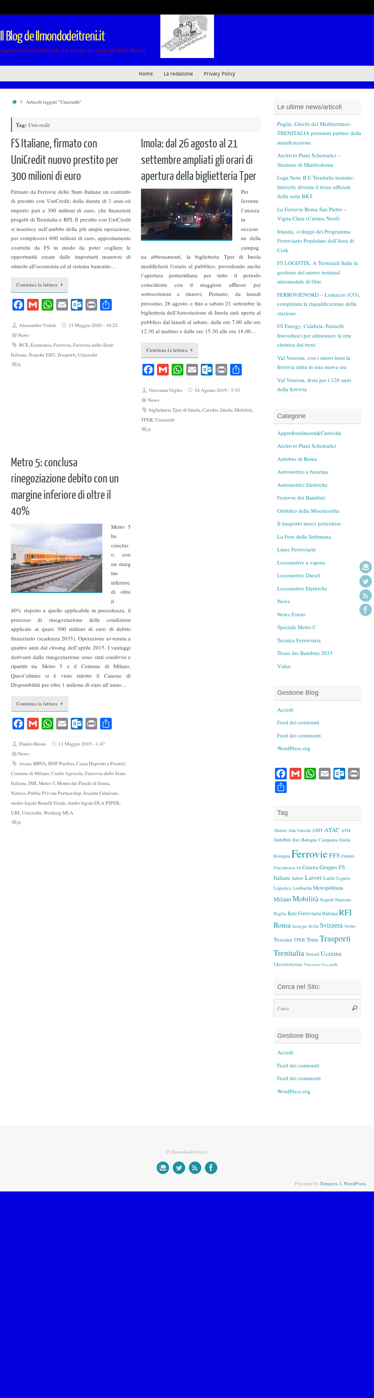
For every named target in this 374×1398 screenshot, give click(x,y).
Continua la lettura (37, 284)
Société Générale (100, 793)
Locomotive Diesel (298, 575)
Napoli (327, 899)
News (23, 335)
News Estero (291, 614)
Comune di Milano (30, 773)
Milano (282, 899)
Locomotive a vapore (301, 562)
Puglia (280, 913)
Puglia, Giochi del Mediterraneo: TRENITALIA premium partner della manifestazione (319, 133)
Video (284, 666)
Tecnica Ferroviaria (299, 640)
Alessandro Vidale (37, 325)
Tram (312, 939)
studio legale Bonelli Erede (38, 803)
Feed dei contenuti (298, 722)
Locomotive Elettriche (302, 588)
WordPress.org (293, 748)
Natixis (18, 793)
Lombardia (302, 888)
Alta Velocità (299, 830)
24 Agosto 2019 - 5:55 (217, 390)
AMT (317, 830)
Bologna (309, 839)
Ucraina (331, 953)
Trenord (312, 954)
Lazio (329, 877)
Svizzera (331, 924)
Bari (296, 840)
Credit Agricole (67, 773)
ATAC (332, 830)
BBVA (39, 763)
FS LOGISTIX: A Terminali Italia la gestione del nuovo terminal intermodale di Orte (317, 272)
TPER (147, 419)
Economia (41, 345)
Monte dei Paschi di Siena (83, 783)
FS (299, 867)
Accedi (285, 709)
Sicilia (313, 926)
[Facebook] (365, 610)
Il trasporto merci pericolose (309, 523)
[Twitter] (365, 581)
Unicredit (87, 354)
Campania (328, 839)
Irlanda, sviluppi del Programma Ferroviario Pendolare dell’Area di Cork (315, 241)
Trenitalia (289, 952)
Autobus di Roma (297, 458)
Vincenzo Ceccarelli (320, 964)
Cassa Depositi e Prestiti (100, 763)
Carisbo (210, 410)
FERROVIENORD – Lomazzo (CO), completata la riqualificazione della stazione (318, 304)
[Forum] (365, 567)
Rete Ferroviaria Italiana (312, 913)
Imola (226, 410)
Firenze (347, 856)
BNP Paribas (61, 763)
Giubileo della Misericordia (308, 510)
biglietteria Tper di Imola (174, 410)
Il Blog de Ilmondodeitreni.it (52, 36)
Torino (349, 926)
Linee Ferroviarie (296, 549)
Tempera (328, 1183)
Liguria (343, 878)
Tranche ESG (41, 354)
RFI (345, 911)
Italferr (298, 878)
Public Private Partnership (54, 793)
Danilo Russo (32, 743)
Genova (310, 867)
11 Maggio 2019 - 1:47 (81, 743)
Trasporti (66, 354)
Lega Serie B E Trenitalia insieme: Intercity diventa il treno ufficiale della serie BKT (315, 187)
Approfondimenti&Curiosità (309, 432)
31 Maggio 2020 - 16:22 (93, 325)
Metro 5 (47, 783)
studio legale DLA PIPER (93, 803)
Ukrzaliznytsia (288, 964)
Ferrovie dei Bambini (301, 497)
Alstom (280, 830)
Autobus (282, 839)
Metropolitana (328, 887)
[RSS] (365, 595)
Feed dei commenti (299, 735)
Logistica (282, 888)
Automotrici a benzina (302, 471)
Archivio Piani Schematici (306, 445)
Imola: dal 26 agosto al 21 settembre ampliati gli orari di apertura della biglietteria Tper (198, 159)
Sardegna (299, 926)
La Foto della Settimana (304, 536)
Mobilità (243, 410)
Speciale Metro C (296, 627)
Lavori (313, 877)
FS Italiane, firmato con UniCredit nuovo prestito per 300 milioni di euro (64, 159)
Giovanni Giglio (165, 390)
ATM (346, 830)
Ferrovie (62, 345)
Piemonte (343, 899)
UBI (15, 812)
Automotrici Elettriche (302, 484)
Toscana (283, 939)
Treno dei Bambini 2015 (305, 652)
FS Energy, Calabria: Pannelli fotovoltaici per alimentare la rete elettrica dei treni (314, 335)
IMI (32, 783)
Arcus (25, 763)
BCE (23, 345)
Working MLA (58, 812)
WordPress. (355, 1183)
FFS (334, 855)
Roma (282, 925)
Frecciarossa (284, 867)
